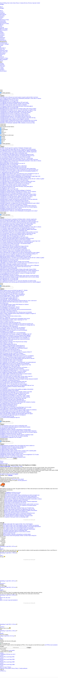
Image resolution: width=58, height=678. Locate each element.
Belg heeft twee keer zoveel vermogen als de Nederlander (14, 363)
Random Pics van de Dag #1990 (9, 107)
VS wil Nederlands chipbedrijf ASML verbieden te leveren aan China (17, 122)
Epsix (1, 638)
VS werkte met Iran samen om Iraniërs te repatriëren (13, 104)
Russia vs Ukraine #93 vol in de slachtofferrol (12, 294)
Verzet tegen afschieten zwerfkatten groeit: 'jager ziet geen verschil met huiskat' (19, 275)
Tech (1, 18)
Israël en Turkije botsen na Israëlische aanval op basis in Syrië (15, 182)
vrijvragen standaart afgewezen (8, 298)
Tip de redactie (3, 71)
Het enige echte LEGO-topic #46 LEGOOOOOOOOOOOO (15, 309)
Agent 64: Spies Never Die (7, 187)
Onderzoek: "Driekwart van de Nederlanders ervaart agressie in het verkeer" (19, 210)
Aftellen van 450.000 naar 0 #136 (9, 308)
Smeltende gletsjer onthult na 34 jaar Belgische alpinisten (14, 119)
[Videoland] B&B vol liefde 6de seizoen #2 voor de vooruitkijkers (17, 355)
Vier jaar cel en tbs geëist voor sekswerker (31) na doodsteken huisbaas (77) (18, 171)
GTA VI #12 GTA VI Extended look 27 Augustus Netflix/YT (16, 352)
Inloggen (2, 4)
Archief (38, 3)
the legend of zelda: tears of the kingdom (9, 474)
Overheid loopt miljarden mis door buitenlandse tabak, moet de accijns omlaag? (19, 277)
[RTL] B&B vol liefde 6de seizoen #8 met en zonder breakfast (15, 373)
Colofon (2, 68)
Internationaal (3, 14)
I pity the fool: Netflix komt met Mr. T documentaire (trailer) (15, 112)
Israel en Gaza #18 (6, 340)
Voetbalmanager (3, 42)
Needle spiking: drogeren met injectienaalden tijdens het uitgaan (16, 413)
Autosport (2, 35)
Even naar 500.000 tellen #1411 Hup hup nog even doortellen (16, 312)
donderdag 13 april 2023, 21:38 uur (8, 630)
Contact (1, 67)
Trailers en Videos (4, 58)
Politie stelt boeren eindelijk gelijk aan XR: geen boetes (14, 102)
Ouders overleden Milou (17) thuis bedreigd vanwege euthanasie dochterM (19, 379)
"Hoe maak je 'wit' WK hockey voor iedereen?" (13, 327)
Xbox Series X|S (3, 51)
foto (1, 598)
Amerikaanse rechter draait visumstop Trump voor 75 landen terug (16, 158)
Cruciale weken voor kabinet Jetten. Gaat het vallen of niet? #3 (16, 376)
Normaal (3, 538)
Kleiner (3, 539)
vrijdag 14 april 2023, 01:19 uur (7, 635)
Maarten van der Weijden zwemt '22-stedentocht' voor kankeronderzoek (18, 362)
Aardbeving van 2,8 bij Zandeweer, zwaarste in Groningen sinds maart (17, 181)
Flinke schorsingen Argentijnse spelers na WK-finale (13, 166)
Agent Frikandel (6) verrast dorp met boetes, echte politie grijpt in (16, 106)
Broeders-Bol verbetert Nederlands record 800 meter (13, 167)
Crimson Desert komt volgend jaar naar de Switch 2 (13, 452)
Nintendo (10, 475)
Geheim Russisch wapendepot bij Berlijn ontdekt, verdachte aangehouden (18, 151)
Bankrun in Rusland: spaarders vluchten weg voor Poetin (14, 103)
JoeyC (1, 555)
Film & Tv (3, 132)
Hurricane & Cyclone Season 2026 (10, 366)
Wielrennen (2, 37)
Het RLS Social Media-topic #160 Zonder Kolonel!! (14, 348)
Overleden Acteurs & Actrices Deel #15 (11, 375)
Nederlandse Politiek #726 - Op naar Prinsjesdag (12, 332)
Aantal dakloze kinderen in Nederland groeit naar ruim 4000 (15, 177)
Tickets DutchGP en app (7, 416)
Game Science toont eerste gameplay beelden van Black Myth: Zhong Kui (18, 205)
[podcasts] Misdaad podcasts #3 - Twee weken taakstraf (14, 370)
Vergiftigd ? (4, 388)
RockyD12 (2, 583)
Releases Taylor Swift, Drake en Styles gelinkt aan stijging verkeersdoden (18, 150)
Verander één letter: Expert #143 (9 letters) (11, 359)
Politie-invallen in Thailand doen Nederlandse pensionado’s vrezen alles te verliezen (20, 98)
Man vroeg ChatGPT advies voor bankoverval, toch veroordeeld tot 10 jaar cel (19, 173)
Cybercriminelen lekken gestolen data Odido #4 (13, 400)
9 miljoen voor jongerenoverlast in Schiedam (12, 368)
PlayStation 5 (3, 53)
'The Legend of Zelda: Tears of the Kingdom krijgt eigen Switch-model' (19, 529)
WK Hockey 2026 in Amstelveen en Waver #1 (12, 382)
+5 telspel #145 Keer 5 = (7, 321)
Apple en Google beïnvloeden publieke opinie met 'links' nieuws (16, 111)
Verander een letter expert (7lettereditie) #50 (12, 399)
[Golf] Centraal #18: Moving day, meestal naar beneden (14, 393)
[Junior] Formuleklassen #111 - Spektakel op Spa (13, 394)
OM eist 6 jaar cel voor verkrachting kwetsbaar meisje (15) (15, 115)
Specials (34, 3)
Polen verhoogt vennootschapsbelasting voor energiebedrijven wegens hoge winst (20, 176)
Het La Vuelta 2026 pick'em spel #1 (10, 349)
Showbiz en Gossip (4, 19)
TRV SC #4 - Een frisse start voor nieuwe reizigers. (13, 384)
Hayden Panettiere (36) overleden (9, 390)
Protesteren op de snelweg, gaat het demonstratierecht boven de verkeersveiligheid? (20, 282)
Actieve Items (13, 3)
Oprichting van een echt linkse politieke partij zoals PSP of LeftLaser (17, 358)
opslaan (2, 95)
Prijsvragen (2, 65)
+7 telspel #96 (5, 317)
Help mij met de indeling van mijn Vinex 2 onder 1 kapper (15, 395)
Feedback (2, 69)
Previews (30, 3)
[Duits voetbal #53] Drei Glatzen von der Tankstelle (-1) (14, 337)
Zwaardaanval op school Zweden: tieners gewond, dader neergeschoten (18, 168)
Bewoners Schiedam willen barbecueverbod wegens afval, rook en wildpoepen (19, 265)
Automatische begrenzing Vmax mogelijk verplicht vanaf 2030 (16, 391)
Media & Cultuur (4, 28)
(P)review (3, 139)
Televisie (2, 27)
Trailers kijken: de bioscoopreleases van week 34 (12, 163)
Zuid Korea (4, 303)
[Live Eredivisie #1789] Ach (8, 310)
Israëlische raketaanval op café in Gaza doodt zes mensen (15, 259)
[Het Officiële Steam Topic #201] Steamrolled (12, 328)
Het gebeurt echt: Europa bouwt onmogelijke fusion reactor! (15, 318)
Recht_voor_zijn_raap (5, 597)
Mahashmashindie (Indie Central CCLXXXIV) (12, 354)
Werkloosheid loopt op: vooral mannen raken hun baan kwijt (15, 116)
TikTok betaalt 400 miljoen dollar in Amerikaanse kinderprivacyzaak (17, 154)
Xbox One (2, 49)
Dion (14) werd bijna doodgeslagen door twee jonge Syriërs (15, 336)
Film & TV (2, 54)
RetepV (1, 549)
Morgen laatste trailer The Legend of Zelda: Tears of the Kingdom (18, 524)
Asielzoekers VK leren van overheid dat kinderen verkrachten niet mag (17, 117)
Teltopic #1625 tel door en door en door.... (11, 316)
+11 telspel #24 (5, 314)
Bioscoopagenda (3, 30)
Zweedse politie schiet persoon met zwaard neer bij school (15, 339)
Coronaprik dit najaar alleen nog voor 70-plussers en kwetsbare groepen (18, 149)
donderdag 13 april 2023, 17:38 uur (8, 552)
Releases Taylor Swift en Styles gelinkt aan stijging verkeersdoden (16, 389)
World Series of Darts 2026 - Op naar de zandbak (13, 371)
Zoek (8, 3)
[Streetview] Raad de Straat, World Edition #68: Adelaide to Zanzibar (17, 402)
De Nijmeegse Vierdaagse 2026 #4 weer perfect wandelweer (15, 412)
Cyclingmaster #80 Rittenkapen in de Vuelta (11, 292)
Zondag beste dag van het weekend (9, 172)
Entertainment (3, 22)
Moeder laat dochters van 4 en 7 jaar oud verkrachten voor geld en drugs (18, 110)
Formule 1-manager (4, 44)
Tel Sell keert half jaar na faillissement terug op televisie (14, 113)
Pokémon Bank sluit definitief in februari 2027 (12, 448)
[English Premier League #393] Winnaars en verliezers (14, 304)
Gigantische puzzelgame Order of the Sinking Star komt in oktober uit (17, 445)
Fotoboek (2, 64)
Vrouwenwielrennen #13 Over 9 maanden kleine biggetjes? (15, 335)
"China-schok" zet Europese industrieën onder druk (13, 381)
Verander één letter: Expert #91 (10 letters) (11, 353)
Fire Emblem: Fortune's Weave (8, 449)
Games (1, 45)
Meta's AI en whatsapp (6, 331)
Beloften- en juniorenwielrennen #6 (10, 380)
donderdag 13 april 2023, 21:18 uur (8, 624)
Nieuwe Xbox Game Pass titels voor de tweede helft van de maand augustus (18, 207)
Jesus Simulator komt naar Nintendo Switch (11, 453)
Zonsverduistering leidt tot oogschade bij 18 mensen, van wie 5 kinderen (18, 191)
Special (3, 140)
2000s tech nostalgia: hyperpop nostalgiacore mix (12, 372)
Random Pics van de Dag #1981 (9, 279)
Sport (1, 31)
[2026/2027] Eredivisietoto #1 (8, 405)
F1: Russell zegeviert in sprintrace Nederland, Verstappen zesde (15, 148)
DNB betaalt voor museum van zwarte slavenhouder (13, 330)
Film (1, 26)
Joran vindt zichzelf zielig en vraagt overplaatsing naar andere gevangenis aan (19, 169)
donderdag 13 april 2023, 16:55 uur (8, 546)
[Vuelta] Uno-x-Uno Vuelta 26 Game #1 (11, 350)
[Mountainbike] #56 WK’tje (8, 344)
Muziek (1, 24)
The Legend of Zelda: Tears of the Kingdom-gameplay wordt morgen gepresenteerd (22, 526)
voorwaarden (12, 650)
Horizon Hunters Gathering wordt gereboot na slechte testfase (15, 192)
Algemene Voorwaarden (5, 668)
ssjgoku (1, 589)
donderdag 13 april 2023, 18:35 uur (8, 580)
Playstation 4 (3, 48)
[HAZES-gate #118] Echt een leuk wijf (10, 403)
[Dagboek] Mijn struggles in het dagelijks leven (12, 346)
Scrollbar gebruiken (5, 92)
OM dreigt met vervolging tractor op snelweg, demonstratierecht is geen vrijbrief (19, 203)
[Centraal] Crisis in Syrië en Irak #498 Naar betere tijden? (14, 411)
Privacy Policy (15, 668)
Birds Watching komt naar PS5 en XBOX (11, 208)
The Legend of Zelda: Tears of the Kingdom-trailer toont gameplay (19, 527)
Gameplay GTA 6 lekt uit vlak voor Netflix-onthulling (14, 436)
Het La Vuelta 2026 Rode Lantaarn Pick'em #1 (12, 345)
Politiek (1, 17)
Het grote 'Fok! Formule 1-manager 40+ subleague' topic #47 (16, 334)
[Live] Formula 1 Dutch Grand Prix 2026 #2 (12, 291)
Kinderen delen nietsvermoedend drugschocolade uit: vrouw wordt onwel (18, 300)
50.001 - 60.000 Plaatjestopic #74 (9, 299)
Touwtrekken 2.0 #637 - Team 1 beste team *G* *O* (13, 319)
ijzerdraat (2, 626)
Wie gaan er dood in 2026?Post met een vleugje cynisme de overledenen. (18, 409)
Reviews (26, 3)
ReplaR (1, 633)
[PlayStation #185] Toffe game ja (9, 326)
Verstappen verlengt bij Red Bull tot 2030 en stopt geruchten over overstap (18, 120)
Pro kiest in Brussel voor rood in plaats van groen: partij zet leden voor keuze (19, 97)
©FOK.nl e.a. (3, 671)
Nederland (2, 13)
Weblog (5, 3)
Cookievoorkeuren (23, 668)
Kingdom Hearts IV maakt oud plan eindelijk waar (13, 446)
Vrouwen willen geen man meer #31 (10, 322)
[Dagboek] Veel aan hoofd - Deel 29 (9, 307)
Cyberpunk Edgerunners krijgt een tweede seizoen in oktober (15, 157)
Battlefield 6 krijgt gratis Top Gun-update (10, 437)
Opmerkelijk (3, 21)
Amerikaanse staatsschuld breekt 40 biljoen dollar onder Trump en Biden (18, 108)
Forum (1, 3)
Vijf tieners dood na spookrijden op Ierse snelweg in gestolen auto (16, 323)
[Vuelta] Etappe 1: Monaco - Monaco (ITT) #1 (12, 295)
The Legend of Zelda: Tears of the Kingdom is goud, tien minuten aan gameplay (21, 525)
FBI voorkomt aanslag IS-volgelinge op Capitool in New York (15, 174)
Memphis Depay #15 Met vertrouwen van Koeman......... (15, 367)
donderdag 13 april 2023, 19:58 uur (8, 595)
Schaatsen (2, 39)
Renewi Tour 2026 (6, 343)
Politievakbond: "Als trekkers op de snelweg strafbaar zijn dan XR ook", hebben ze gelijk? (22, 178)
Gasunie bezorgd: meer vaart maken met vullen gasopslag (15, 396)
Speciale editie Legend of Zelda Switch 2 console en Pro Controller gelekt (18, 450)
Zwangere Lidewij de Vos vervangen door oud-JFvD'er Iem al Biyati (17, 121)
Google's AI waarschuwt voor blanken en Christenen (13, 204)
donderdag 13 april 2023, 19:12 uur (8, 587)
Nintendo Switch (4, 50)
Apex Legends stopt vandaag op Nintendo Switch (12, 457)
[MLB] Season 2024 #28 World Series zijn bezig (13, 398)
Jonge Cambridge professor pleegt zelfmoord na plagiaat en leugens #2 (18, 313)
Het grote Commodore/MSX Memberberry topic (13, 408)
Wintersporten (3, 40)
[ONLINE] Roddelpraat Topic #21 (10, 417)
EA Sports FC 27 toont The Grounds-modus (11, 455)
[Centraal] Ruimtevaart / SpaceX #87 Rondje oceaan (14, 377)
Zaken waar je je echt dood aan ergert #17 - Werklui (13, 290)
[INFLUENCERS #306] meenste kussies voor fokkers (14, 301)
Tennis (1, 36)
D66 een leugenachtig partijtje (8, 268)
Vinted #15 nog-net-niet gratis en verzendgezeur (13, 414)
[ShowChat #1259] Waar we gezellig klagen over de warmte (15, 407)
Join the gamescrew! (22, 480)
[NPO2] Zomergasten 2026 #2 (8, 404)
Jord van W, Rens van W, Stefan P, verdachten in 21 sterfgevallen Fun (17, 325)
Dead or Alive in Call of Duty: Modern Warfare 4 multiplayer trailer (16, 434)
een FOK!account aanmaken (51, 644)
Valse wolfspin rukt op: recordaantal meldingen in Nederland (15, 190)
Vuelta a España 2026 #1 (7, 305)
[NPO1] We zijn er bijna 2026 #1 (9, 296)
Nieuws (17, 3)
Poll (2, 142)
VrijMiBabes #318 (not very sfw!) (9, 99)
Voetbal (1, 32)
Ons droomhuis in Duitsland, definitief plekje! (12, 386)
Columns (22, 3)
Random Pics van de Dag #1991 (9, 101)
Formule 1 (2, 33)
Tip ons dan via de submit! (18, 479)
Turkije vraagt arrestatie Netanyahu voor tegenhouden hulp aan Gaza (17, 155)
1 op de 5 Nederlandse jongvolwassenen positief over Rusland (15, 357)
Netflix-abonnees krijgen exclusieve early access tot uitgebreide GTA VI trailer (19, 454)
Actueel (1, 12)
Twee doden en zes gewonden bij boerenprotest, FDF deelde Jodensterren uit (19, 270)
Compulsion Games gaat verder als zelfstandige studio (13, 153)
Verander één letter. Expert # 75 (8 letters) (11, 361)
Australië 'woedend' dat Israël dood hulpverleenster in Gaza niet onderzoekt (18, 199)
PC (0, 46)
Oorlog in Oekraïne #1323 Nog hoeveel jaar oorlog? (13, 341)
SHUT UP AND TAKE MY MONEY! (9, 600)
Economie (2, 15)
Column (3, 138)
